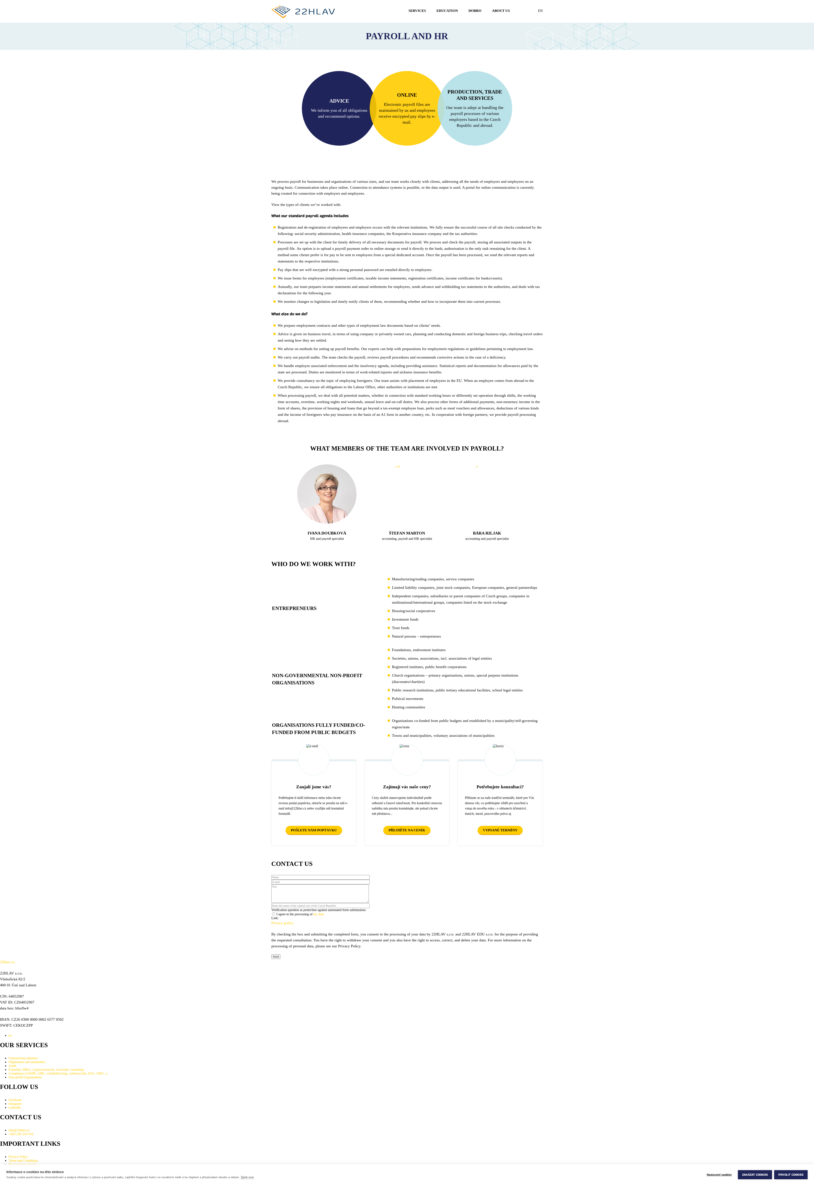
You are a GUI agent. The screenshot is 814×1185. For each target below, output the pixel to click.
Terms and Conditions (23, 1160)
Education (447, 11)
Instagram (15, 1103)
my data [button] (318, 914)
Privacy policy (282, 923)
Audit (12, 1066)
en (540, 11)
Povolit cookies (790, 1174)
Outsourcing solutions (23, 1058)
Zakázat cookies (755, 1174)
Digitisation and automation (26, 1062)
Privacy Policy (18, 1156)
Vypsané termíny (500, 830)
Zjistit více (247, 1177)
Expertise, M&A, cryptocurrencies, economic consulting (46, 1069)
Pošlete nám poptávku (314, 830)
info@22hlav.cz (19, 1130)
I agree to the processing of (300, 914)
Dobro (474, 11)
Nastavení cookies (719, 1174)
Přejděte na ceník (407, 830)
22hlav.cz (7, 962)
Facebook (15, 1100)
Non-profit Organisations (25, 1077)
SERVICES (417, 11)
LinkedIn (14, 1107)
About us (501, 11)
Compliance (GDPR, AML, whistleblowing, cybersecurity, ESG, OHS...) (57, 1073)
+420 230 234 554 (20, 1134)
